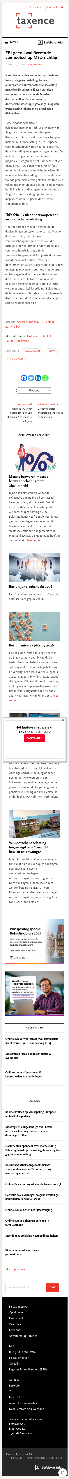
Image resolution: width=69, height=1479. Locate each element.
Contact (52, 7)
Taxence (35, 20)
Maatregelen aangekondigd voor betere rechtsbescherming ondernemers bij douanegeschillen (28, 1131)
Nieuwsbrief (36, 7)
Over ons (14, 1330)
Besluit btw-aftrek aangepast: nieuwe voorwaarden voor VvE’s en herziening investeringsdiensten (28, 1169)
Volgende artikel (46, 405)
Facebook (15, 1397)
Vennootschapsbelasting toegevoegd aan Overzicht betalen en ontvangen (28, 847)
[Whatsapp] (45, 378)
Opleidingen (16, 1312)
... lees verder (32, 540)
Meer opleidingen (16, 1269)
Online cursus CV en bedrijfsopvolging (28, 1210)
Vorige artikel (25, 405)
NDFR (12, 1346)
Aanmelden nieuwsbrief (24, 1403)
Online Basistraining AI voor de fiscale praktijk (33, 1184)
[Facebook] (24, 378)
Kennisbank (16, 1318)
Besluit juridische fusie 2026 (30, 587)
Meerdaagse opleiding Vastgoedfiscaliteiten (31, 1235)
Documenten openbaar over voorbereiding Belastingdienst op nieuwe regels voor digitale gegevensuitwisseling (33, 1150)
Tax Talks (14, 1363)
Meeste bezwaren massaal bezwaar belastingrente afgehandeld (29, 481)
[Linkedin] (38, 378)
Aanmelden (34, 738)
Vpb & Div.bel (16, 359)
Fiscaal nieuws (32, 351)
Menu (14, 42)
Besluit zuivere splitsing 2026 (31, 645)
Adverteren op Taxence (23, 1336)
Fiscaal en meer (19, 1358)
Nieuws (52, 351)
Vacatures (15, 1324)
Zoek (54, 1287)
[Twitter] (31, 378)
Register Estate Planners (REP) (28, 1369)
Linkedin (14, 1385)
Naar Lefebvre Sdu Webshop (26, 1409)
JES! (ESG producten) (22, 1352)
